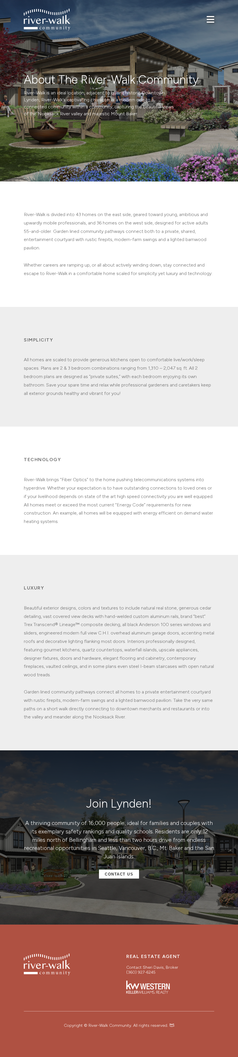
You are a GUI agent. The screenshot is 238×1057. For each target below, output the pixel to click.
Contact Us (119, 874)
